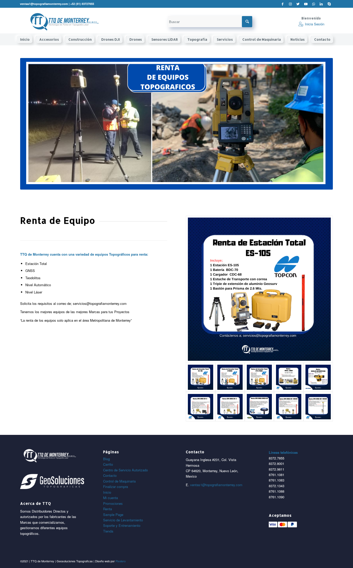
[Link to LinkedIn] (321, 4)
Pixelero (121, 561)
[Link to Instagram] (290, 4)
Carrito (108, 464)
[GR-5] (200, 406)
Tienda (108, 531)
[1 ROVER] (288, 406)
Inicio (107, 492)
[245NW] (259, 377)
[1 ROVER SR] (318, 406)
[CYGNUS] (230, 377)
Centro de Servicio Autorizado (125, 470)
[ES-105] (259, 289)
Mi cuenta (110, 497)
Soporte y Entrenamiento (121, 525)
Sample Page (113, 514)
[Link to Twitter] (298, 4)
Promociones (113, 503)
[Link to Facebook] (282, 4)
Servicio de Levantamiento (123, 519)
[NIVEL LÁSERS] (288, 377)
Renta (107, 508)
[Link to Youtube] (306, 4)
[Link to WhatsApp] (313, 4)
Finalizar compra (115, 486)
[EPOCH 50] (259, 406)
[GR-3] (230, 406)
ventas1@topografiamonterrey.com (216, 484)
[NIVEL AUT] (318, 377)
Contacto (110, 475)
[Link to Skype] (329, 4)
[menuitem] (26, 39)
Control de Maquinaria (119, 481)
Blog (106, 458)
